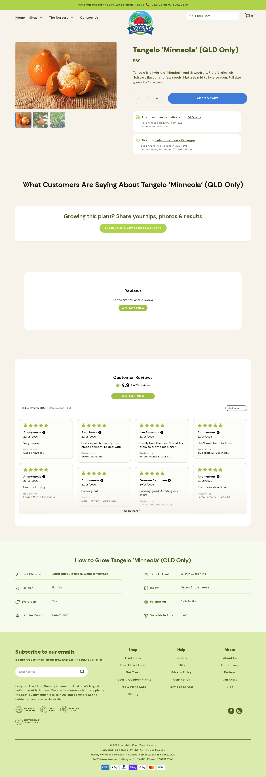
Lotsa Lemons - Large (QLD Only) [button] (215, 497)
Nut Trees (133, 672)
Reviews (230, 672)
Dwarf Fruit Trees (133, 665)
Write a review (133, 308)
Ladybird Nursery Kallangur (175, 140)
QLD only (194, 117)
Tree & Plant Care (133, 687)
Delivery (181, 658)
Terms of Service (181, 687)
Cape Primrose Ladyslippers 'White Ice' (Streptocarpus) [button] (38, 452)
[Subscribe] (82, 672)
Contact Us (181, 679)
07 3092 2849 (165, 759)
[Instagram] (239, 711)
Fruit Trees (133, 658)
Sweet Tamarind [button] (92, 456)
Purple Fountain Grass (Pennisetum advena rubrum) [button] (154, 456)
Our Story (230, 679)
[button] (37, 17)
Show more (131, 510)
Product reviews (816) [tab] (33, 407)
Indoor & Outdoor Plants (133, 679)
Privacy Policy (181, 672)
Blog (230, 687)
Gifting (133, 694)
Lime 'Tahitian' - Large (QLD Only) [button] (99, 500)
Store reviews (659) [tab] (59, 407)
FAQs (181, 665)
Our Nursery (230, 665)
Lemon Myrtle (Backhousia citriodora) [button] (40, 497)
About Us (230, 658)
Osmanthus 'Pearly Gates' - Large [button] (158, 504)
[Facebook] (231, 711)
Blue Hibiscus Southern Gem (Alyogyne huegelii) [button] (214, 452)
